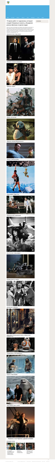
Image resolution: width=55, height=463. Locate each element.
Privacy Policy (43, 461)
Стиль (38, 17)
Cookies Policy (47, 461)
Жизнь (23, 17)
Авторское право (28, 461)
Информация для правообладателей (36, 461)
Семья (18, 17)
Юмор (8, 17)
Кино (28, 17)
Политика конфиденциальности (21, 461)
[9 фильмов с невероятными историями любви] (20, 446)
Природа (32, 17)
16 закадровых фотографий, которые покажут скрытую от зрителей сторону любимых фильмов (10, 452)
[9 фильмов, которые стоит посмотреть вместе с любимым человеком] (30, 446)
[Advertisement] (27, 11)
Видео (43, 17)
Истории (12, 17)
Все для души (7, 461)
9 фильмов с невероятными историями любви (20, 451)
